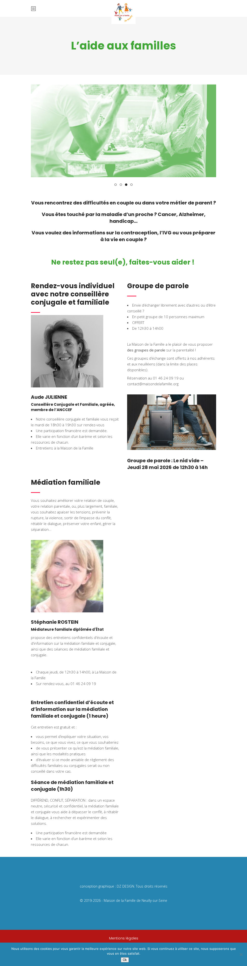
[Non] (241, 954)
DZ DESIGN (125, 886)
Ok (125, 960)
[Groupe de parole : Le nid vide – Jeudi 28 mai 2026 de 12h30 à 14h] (171, 422)
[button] (115, 184)
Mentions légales (123, 938)
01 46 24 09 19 (83, 683)
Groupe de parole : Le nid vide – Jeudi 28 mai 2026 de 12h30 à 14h (167, 464)
